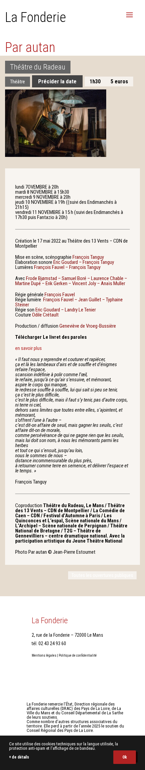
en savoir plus (28, 348)
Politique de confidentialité (78, 655)
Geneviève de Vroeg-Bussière (87, 326)
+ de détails (19, 757)
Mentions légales (44, 655)
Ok (124, 757)
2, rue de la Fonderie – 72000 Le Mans (67, 635)
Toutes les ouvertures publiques (102, 575)
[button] (129, 15)
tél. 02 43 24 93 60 (49, 643)
